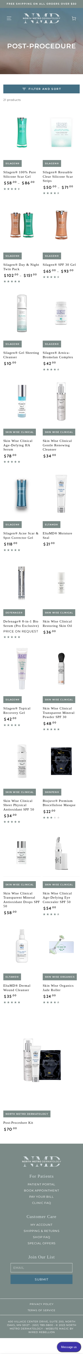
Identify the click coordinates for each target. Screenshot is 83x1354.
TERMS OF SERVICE (41, 1310)
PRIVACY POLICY (42, 1304)
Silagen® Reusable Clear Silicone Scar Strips (58, 176)
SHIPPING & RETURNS (42, 1231)
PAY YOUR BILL (41, 1196)
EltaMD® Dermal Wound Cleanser (17, 988)
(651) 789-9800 (42, 1325)
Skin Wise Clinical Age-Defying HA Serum (18, 445)
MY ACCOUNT (41, 1224)
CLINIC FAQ (41, 1203)
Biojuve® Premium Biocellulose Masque (59, 803)
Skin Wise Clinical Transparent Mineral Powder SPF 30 (59, 713)
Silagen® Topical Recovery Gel (17, 711)
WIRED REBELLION (41, 1332)
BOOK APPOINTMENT (41, 1190)
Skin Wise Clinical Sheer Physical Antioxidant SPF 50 (18, 805)
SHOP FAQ (41, 1237)
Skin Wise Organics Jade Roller (58, 988)
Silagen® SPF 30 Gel (59, 264)
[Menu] (9, 18)
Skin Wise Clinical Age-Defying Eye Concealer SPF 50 (57, 898)
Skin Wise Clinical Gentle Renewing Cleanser (57, 445)
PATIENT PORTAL (41, 1184)
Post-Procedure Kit (18, 1122)
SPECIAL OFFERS (42, 1243)
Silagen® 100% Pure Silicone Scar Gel (19, 174)
